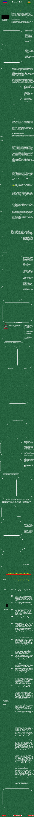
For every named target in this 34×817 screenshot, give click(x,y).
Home (4, 815)
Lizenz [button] (3, 20)
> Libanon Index (31, 815)
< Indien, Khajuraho (17, 815)
